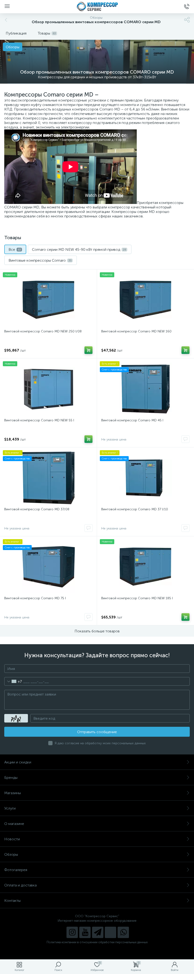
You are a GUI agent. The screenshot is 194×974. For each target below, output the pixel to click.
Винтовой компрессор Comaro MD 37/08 (36, 509)
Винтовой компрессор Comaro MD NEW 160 (136, 331)
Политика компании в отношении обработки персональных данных (97, 942)
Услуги (10, 808)
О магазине (14, 823)
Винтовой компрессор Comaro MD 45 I (132, 420)
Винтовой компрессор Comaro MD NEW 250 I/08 (43, 331)
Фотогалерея (15, 870)
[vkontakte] (110, 932)
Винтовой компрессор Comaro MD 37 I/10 (134, 509)
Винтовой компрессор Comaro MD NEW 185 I (137, 598)
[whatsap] (123, 932)
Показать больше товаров (97, 631)
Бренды (11, 777)
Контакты (12, 900)
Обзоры (11, 854)
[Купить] (88, 350)
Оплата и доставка (20, 885)
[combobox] (13, 681)
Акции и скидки (17, 762)
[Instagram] (72, 932)
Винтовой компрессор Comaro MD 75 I (35, 598)
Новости (12, 839)
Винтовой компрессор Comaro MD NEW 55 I (39, 420)
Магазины (12, 793)
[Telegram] (97, 932)
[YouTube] (85, 932)
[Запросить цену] (185, 439)
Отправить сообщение (97, 732)
